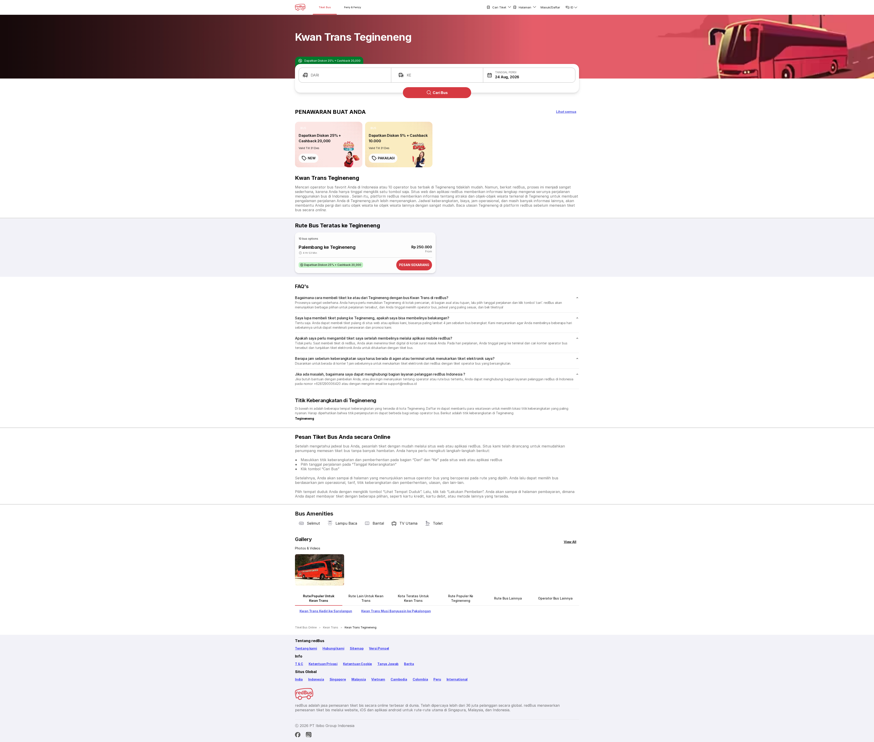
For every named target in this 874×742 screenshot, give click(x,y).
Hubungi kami (333, 648)
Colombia (420, 679)
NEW (312, 158)
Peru (437, 679)
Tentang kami (306, 648)
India (299, 679)
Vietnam (378, 679)
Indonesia (316, 679)
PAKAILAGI (386, 158)
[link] (328, 144)
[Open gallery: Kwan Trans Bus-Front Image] (319, 570)
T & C (299, 664)
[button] (529, 75)
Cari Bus (440, 92)
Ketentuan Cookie (357, 664)
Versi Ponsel (379, 648)
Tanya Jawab (388, 664)
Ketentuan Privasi (323, 664)
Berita (409, 664)
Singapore (338, 679)
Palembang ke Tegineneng (327, 247)
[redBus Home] (300, 7)
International (457, 679)
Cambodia (399, 679)
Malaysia (358, 679)
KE (409, 75)
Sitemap (357, 648)
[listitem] (303, 128)
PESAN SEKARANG (414, 265)
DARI (315, 75)
